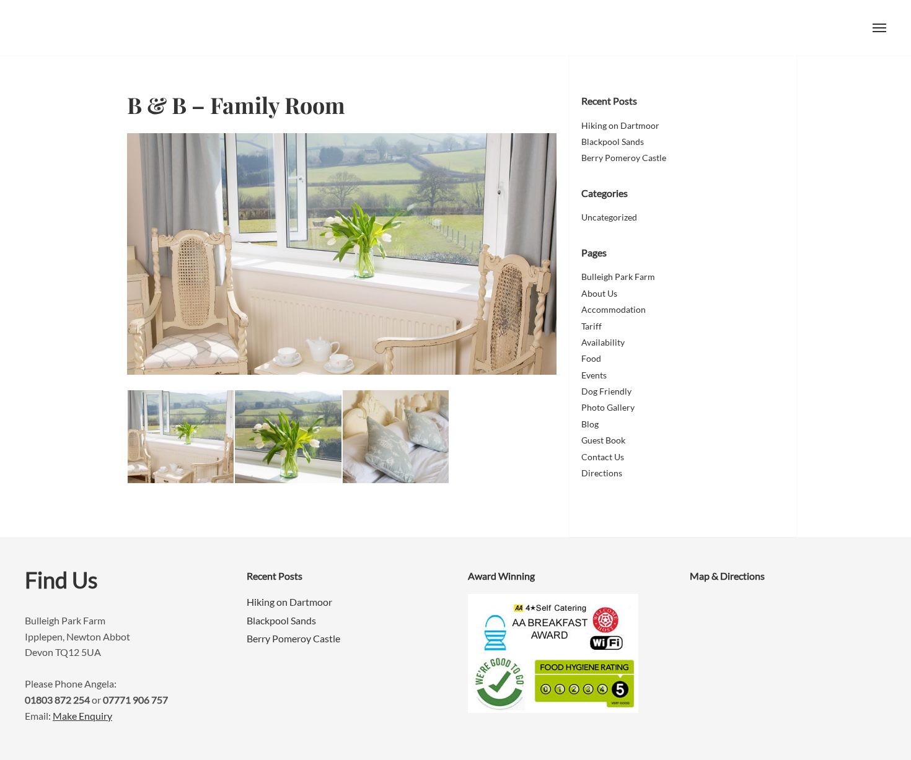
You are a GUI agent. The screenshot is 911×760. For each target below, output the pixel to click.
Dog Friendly (606, 391)
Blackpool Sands (612, 141)
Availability (603, 342)
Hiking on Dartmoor (620, 125)
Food (591, 358)
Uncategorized (609, 217)
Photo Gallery (608, 407)
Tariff (591, 326)
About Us (599, 293)
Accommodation (613, 309)
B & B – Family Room (236, 105)
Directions (601, 473)
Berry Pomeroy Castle (623, 157)
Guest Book (603, 440)
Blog (590, 424)
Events (594, 375)
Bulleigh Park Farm (102, 27)
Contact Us (602, 457)
